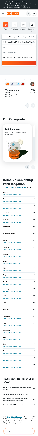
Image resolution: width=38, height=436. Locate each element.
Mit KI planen (12, 128)
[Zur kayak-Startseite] (13, 13)
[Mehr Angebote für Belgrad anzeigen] (34, 275)
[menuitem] (5, 27)
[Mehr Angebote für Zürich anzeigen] (34, 199)
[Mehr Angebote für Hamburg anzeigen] (34, 289)
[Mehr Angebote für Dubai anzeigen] (34, 282)
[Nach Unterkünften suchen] (14, 24)
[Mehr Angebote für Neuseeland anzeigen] (34, 330)
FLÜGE (13, 194)
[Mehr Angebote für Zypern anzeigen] (34, 323)
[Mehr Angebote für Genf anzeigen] (34, 337)
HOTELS (18, 194)
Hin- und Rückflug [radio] (9, 37)
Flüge (5, 187)
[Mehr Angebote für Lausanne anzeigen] (34, 365)
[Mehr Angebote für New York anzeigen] (34, 213)
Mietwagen (21, 187)
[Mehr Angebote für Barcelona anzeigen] (34, 219)
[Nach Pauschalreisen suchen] (32, 24)
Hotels (11, 187)
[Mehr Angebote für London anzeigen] (34, 206)
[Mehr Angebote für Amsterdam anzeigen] (34, 226)
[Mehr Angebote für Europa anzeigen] (34, 295)
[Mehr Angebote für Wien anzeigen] (34, 268)
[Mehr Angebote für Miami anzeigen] (34, 261)
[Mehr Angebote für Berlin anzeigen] (34, 240)
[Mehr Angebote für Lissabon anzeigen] (34, 247)
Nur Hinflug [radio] (22, 37)
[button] (36, 5)
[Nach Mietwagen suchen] (23, 24)
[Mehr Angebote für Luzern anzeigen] (34, 358)
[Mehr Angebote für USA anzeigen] (34, 302)
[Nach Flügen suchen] (5, 24)
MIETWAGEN (6, 194)
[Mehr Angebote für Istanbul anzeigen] (34, 254)
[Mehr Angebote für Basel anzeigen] (34, 344)
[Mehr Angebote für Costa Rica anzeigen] (34, 316)
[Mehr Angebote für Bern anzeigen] (34, 351)
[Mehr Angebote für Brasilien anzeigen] (34, 309)
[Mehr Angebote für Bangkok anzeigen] (34, 192)
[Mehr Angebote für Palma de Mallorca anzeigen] (34, 233)
